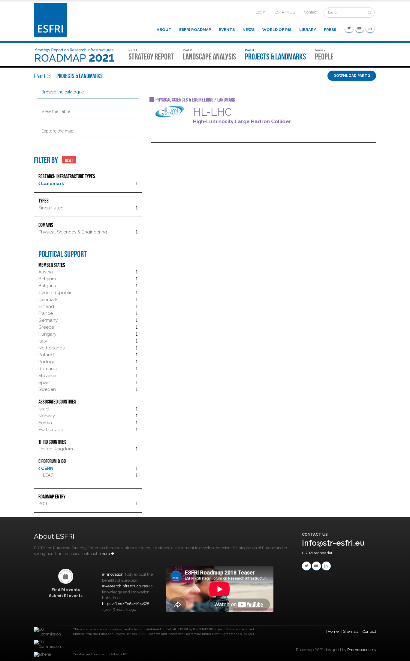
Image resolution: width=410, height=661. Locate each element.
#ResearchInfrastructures (125, 586)
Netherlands (51, 348)
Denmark (48, 299)
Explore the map (57, 131)
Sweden (47, 389)
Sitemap (350, 631)
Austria (45, 272)
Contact (311, 12)
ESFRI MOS (285, 12)
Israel (44, 409)
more (105, 553)
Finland (46, 306)
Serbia (45, 422)
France (45, 313)
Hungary (47, 334)
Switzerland (50, 429)
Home (333, 631)
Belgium (47, 279)
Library (307, 29)
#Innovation (112, 574)
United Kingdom (55, 449)
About (164, 29)
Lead (48, 475)
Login (261, 12)
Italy (42, 341)
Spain (44, 382)
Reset (69, 160)
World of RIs (276, 29)
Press (330, 29)
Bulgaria (47, 285)
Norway (46, 416)
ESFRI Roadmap (195, 29)
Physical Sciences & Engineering (72, 232)
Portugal (47, 361)
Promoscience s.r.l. (364, 649)
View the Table (55, 111)
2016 (43, 503)
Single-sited (51, 208)
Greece (46, 327)
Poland (46, 355)
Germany (48, 320)
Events (227, 29)
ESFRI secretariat (317, 553)
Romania (47, 368)
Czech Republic (55, 292)
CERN (46, 468)
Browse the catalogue (62, 92)
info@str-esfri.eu (333, 542)
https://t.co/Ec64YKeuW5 (125, 604)
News (249, 29)
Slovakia (47, 375)
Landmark (52, 183)
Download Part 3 (351, 76)
